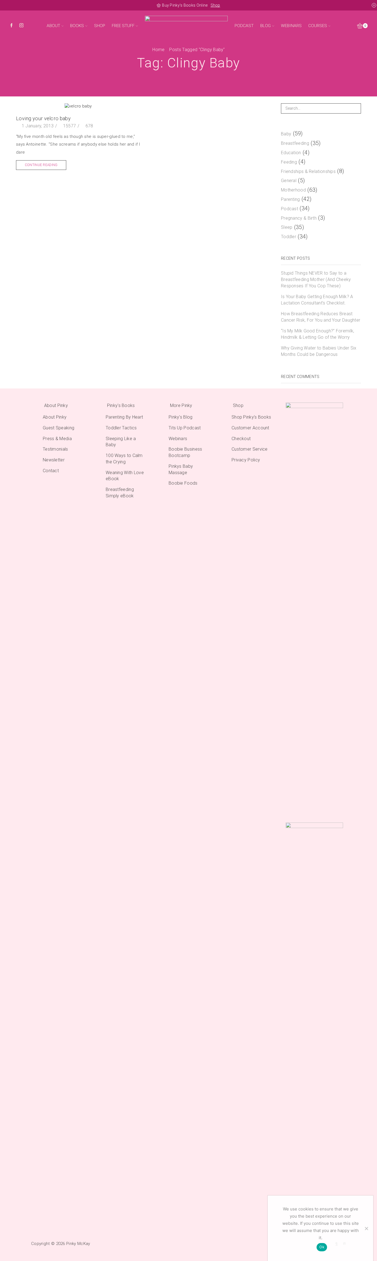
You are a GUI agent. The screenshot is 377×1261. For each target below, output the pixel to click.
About (53, 25)
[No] (366, 1228)
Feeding (289, 162)
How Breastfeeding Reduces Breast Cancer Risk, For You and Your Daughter (320, 317)
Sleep (287, 227)
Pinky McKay (78, 1243)
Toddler (288, 236)
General (288, 180)
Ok (321, 1247)
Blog (265, 25)
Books (77, 25)
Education (291, 152)
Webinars (291, 25)
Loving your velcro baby (43, 118)
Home (158, 49)
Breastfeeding (295, 143)
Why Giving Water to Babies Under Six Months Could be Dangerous (319, 351)
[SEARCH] (356, 108)
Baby (286, 133)
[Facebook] (11, 25)
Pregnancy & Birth (299, 218)
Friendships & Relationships (308, 171)
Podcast (244, 25)
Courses (317, 25)
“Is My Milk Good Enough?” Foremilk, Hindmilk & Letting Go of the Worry (317, 334)
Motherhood (293, 190)
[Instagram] (21, 25)
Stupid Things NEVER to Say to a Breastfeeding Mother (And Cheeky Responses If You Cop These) (316, 279)
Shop (215, 5)
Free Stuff (123, 25)
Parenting (290, 199)
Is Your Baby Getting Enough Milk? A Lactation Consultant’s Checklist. (317, 300)
